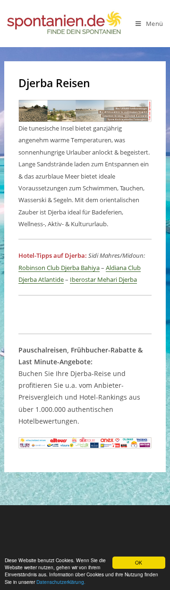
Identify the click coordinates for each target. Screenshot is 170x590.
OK (138, 562)
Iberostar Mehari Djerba (103, 279)
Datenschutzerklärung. (60, 581)
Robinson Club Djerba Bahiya (59, 267)
